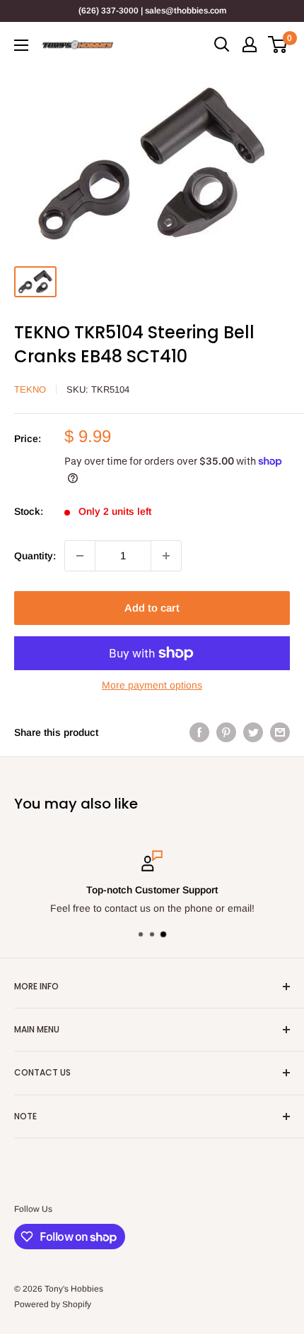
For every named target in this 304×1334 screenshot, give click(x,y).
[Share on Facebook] (199, 732)
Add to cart (152, 608)
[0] (278, 44)
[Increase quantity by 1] (166, 556)
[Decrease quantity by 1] (80, 556)
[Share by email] (280, 732)
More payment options (152, 685)
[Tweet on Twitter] (253, 732)
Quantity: (35, 555)
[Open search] (222, 44)
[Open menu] (21, 45)
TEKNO (30, 389)
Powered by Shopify (52, 1304)
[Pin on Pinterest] (226, 732)
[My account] (249, 44)
